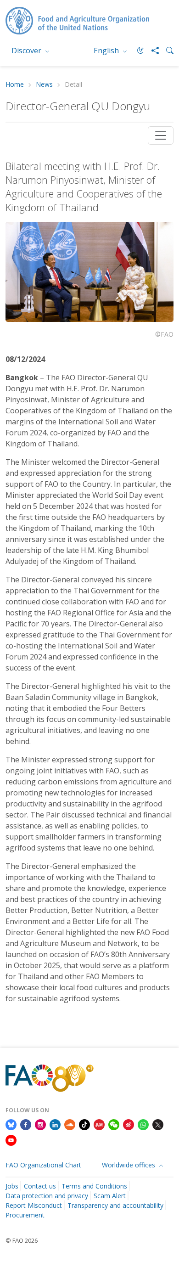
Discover (27, 50)
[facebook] (25, 1124)
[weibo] (128, 1124)
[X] (157, 1124)
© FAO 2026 (22, 1240)
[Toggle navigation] (160, 135)
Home (15, 85)
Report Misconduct (34, 1205)
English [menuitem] (107, 50)
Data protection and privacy (47, 1195)
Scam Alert (110, 1195)
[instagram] (40, 1124)
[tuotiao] (99, 1124)
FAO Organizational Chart (43, 1165)
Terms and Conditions (94, 1186)
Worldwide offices (129, 1165)
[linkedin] (55, 1124)
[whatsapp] (143, 1124)
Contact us (40, 1186)
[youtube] (11, 1139)
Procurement (25, 1215)
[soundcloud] (69, 1124)
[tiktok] (84, 1124)
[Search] (166, 50)
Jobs (12, 1186)
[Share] (151, 50)
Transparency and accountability (115, 1205)
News (44, 85)
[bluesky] (11, 1124)
